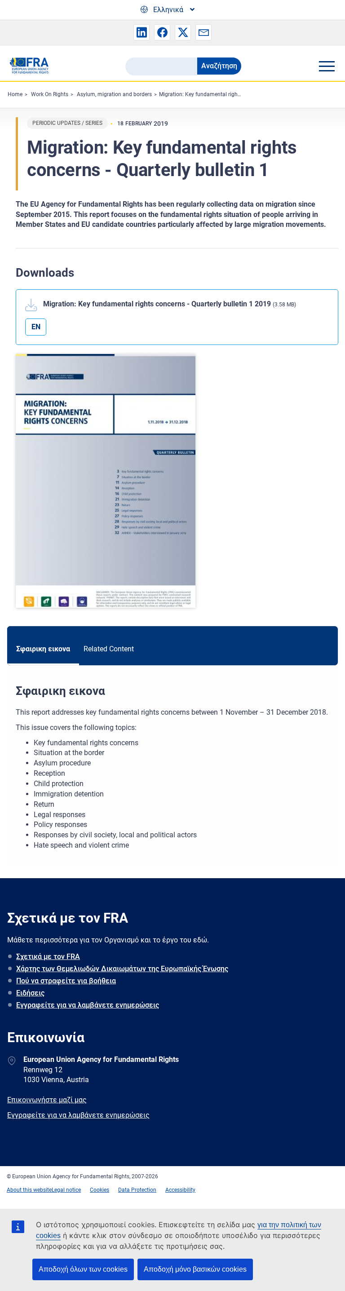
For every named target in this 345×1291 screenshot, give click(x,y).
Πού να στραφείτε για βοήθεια (66, 981)
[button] (141, 32)
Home (15, 94)
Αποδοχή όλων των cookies (83, 1269)
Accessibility (180, 1190)
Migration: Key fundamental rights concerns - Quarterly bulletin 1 (237, 94)
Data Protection (137, 1190)
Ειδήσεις (30, 993)
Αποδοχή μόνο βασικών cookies (195, 1269)
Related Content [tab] (109, 649)
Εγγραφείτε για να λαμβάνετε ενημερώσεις (87, 1005)
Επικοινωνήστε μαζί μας (47, 1100)
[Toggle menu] (326, 66)
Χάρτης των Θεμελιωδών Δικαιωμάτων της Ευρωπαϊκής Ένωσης (122, 968)
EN (35, 327)
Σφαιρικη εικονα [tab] (43, 649)
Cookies (99, 1190)
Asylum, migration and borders (114, 94)
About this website (29, 1190)
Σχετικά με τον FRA (48, 956)
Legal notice (66, 1190)
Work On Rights (49, 94)
